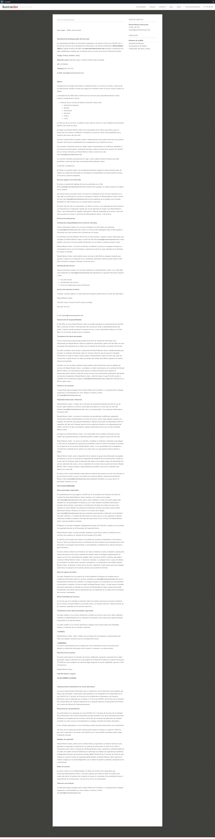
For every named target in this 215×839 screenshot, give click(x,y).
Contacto (162, 7)
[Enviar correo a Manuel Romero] (204, 7)
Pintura (152, 7)
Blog (171, 7)
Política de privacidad (192, 7)
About (179, 7)
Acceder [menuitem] (8, 2)
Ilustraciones (141, 7)
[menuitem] (2, 2)
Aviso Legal (61, 30)
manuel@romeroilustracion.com (73, 73)
